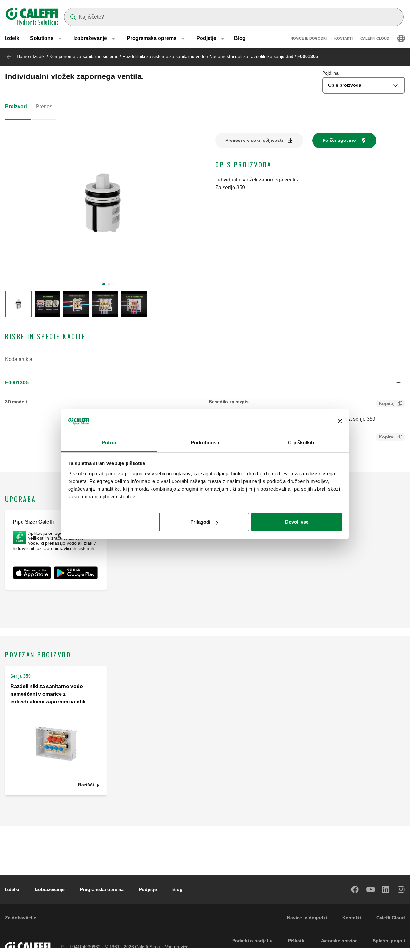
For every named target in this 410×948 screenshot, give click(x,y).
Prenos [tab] (44, 106)
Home (23, 56)
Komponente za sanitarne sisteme (84, 56)
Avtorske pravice (339, 940)
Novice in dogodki (309, 38)
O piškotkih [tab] (301, 442)
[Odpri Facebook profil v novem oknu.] (355, 889)
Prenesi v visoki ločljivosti (254, 140)
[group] (18, 304)
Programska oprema (102, 889)
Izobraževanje (50, 889)
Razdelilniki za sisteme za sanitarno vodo (164, 56)
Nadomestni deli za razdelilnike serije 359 (252, 56)
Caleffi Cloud (374, 38)
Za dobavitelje (20, 917)
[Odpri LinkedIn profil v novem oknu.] (386, 889)
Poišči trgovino (339, 140)
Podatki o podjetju (252, 940)
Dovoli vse (296, 522)
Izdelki (12, 38)
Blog (240, 38)
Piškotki (297, 940)
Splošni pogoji (389, 940)
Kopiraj (387, 403)
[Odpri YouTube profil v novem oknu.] (370, 889)
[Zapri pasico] (340, 421)
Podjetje (148, 889)
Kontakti (343, 38)
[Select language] (401, 38)
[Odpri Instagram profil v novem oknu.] (401, 889)
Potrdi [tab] (109, 442)
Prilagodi (200, 522)
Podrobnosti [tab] (205, 442)
